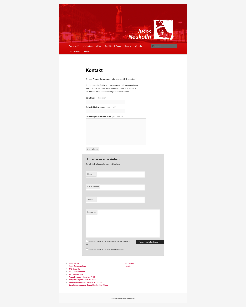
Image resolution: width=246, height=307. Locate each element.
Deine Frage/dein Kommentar (104, 116)
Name (89, 174)
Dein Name (96, 97)
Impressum (129, 263)
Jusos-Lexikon (74, 51)
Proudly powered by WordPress (123, 298)
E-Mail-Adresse (93, 186)
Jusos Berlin (74, 263)
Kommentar (91, 212)
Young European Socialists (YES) (82, 277)
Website (90, 199)
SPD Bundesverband (77, 274)
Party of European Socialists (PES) (82, 279)
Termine (128, 46)
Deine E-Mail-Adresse (101, 107)
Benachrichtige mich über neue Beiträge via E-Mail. (106, 249)
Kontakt (87, 51)
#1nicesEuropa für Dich (92, 46)
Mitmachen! (139, 46)
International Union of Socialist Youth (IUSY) (86, 282)
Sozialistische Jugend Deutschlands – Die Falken (88, 285)
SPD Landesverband (77, 271)
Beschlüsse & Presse (113, 46)
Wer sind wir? (74, 46)
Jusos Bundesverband (77, 266)
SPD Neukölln (74, 269)
